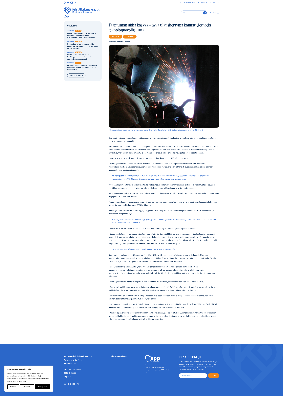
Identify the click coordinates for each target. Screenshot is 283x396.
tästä (146, 372)
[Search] (205, 12)
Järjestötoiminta (189, 2)
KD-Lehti (115, 36)
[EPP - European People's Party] (67, 16)
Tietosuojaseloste (118, 356)
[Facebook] (68, 3)
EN (214, 2)
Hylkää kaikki (27, 387)
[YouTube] (71, 3)
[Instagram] (65, 3)
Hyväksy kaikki (42, 387)
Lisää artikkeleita (76, 75)
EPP (180, 2)
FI (210, 2)
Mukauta (13, 387)
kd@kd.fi (67, 376)
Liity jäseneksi (202, 2)
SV (218, 2)
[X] (75, 3)
